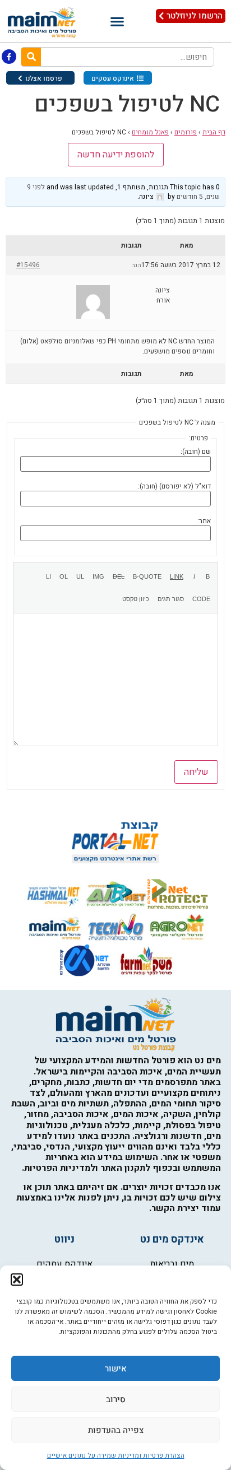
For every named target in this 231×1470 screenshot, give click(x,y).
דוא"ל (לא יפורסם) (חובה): (174, 486)
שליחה (196, 772)
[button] (16, 1279)
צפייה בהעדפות (116, 1430)
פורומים (185, 132)
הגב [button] (136, 265)
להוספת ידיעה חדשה (115, 154)
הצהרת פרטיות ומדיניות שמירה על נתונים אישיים (115, 1455)
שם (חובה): (196, 451)
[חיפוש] (31, 57)
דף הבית (213, 132)
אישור (116, 1368)
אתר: (204, 521)
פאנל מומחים (150, 132)
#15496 (28, 265)
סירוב (116, 1399)
